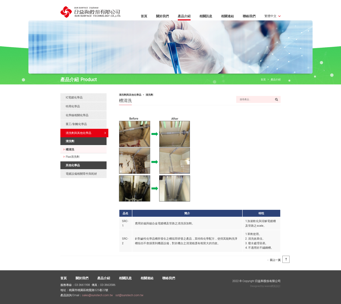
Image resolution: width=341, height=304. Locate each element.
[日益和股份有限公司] (90, 13)
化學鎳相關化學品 (77, 115)
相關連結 (227, 16)
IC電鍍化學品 (74, 97)
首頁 (144, 16)
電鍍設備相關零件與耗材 (81, 173)
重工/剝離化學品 (76, 124)
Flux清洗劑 (72, 156)
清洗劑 (70, 141)
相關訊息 (205, 16)
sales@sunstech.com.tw (97, 295)
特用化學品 (73, 106)
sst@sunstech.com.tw (129, 295)
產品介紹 (184, 16)
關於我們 (162, 16)
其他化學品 (73, 165)
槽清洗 (70, 149)
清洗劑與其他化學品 (78, 133)
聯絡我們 (249, 16)
